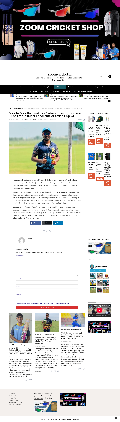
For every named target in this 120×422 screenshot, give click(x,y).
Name (18, 279)
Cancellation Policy (15, 402)
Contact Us (12, 396)
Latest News (20, 87)
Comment (20, 256)
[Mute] (106, 315)
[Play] (90, 315)
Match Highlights (46, 87)
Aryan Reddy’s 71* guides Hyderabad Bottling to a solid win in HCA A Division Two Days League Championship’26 (20, 351)
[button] (60, 34)
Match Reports (32, 87)
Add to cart (98, 140)
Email (18, 287)
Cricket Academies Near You (83, 91)
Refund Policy (13, 400)
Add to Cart (91, 142)
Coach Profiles (32, 91)
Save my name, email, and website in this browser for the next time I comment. (42, 304)
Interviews (56, 91)
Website (18, 295)
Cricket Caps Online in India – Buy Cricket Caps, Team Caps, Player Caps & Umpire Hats (98, 97)
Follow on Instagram (98, 271)
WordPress (53, 419)
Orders (89, 87)
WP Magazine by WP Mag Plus (69, 419)
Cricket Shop (60, 87)
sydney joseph (54, 119)
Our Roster (66, 91)
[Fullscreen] (109, 315)
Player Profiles (99, 87)
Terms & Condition (15, 404)
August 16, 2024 (14, 119)
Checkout (80, 87)
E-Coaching (45, 91)
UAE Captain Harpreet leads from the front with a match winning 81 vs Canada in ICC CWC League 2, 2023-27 (29, 98)
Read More (12, 380)
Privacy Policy (13, 398)
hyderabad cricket (43, 119)
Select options (100, 179)
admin (30, 239)
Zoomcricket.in (60, 74)
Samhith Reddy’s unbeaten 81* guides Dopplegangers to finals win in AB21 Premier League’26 (46, 340)
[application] (99, 310)
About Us (12, 394)
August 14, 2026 (14, 357)
